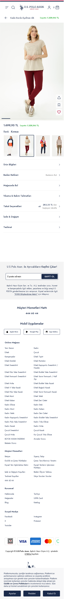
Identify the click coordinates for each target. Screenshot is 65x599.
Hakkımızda (9, 492)
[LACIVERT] (43, 144)
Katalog (37, 500)
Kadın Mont (9, 407)
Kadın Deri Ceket (40, 411)
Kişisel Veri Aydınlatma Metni (16, 463)
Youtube (8, 524)
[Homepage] (32, 7)
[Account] (49, 7)
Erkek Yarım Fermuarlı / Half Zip (45, 376)
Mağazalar (9, 496)
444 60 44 (32, 311)
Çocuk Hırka (10, 432)
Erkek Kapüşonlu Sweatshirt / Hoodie (46, 364)
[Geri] (6, 18)
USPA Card (38, 496)
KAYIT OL (50, 274)
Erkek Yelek (38, 394)
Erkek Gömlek (10, 359)
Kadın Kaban (39, 407)
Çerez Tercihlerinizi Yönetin (45, 458)
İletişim (7, 454)
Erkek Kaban (10, 398)
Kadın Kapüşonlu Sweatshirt (16, 415)
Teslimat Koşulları (12, 474)
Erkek (7, 350)
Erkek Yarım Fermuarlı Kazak (45, 390)
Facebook (8, 515)
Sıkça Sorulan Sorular (42, 474)
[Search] (13, 7)
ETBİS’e (28, 552)
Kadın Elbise (10, 402)
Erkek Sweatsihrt (11, 363)
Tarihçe (37, 492)
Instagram (38, 515)
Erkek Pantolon (40, 359)
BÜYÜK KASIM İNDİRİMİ (15, 437)
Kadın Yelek (9, 411)
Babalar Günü (10, 441)
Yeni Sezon (9, 346)
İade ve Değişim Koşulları (15, 470)
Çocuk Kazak (39, 428)
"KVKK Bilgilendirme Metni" (26, 292)
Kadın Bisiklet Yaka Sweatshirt (46, 415)
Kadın (36, 346)
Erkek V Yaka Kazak (13, 385)
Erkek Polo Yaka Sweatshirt (15, 370)
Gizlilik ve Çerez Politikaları (16, 458)
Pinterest (37, 519)
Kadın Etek (38, 402)
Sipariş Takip (39, 454)
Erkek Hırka (9, 381)
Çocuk (36, 350)
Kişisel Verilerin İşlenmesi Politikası (44, 464)
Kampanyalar (10, 354)
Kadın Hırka (38, 424)
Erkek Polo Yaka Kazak (14, 390)
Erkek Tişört (38, 354)
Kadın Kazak (10, 424)
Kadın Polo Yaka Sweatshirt (16, 420)
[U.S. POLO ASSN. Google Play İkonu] (32, 330)
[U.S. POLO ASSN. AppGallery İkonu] (51, 330)
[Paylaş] (59, 96)
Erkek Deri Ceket (40, 398)
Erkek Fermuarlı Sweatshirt (15, 374)
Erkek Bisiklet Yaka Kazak (44, 381)
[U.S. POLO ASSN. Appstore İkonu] (12, 330)
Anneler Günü (40, 437)
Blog (7, 500)
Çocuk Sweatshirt (12, 428)
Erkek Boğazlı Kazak (42, 385)
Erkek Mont (9, 394)
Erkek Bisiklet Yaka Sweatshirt (45, 370)
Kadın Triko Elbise (41, 420)
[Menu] (7, 7)
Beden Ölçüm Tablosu (43, 470)
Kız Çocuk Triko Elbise (43, 432)
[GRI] (10, 144)
